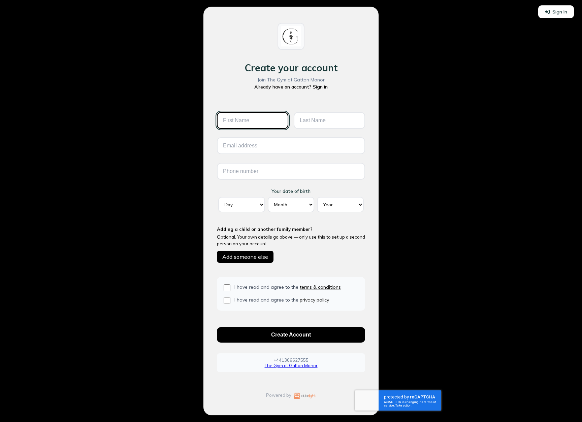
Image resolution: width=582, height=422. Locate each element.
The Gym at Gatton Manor (291, 365)
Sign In (559, 12)
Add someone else (245, 256)
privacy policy (314, 300)
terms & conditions (320, 287)
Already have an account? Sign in (291, 87)
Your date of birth (291, 191)
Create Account (291, 335)
